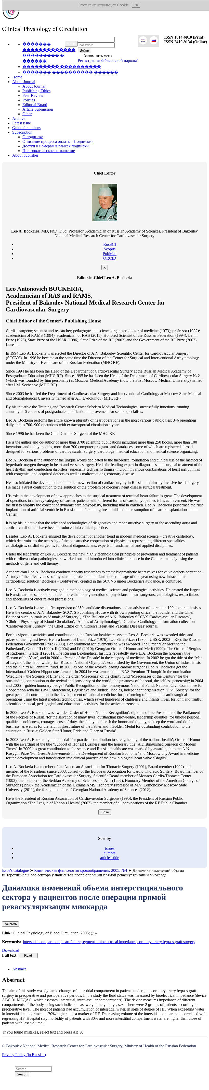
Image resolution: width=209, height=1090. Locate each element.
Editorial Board (34, 104)
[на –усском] (153, 41)
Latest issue (21, 123)
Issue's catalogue (15, 870)
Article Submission (37, 109)
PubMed (109, 253)
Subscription (22, 132)
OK (136, 5)
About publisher (25, 155)
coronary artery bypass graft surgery (166, 942)
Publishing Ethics (36, 91)
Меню (71, 44)
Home (17, 77)
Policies (28, 100)
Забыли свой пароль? (119, 60)
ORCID (109, 258)
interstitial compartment (41, 942)
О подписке (32, 137)
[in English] (143, 41)
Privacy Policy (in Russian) (24, 1054)
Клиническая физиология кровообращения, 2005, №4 (80, 870)
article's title (109, 857)
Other (27, 114)
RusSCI (109, 244)
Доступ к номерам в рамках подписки (55, 146)
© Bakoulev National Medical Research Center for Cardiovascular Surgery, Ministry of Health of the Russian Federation (99, 1046)
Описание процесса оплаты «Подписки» (58, 141)
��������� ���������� (61, 66)
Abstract (19, 969)
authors (109, 853)
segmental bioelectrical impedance (109, 942)
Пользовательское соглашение (48, 150)
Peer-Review (32, 95)
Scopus (109, 249)
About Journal (23, 81)
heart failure (71, 942)
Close (104, 812)
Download (10, 950)
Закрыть (10, 924)
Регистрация (89, 60)
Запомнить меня (97, 56)
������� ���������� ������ (70, 72)
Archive (18, 118)
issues (109, 848)
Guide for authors (26, 127)
